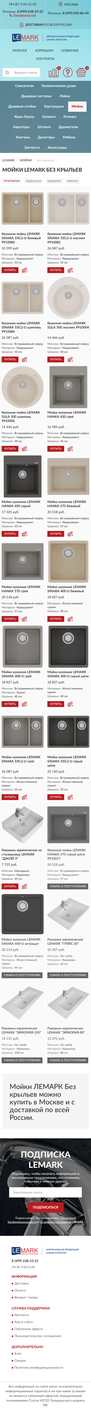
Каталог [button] (20, 50)
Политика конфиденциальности (38, 1368)
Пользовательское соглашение (37, 1336)
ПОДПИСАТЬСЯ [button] (45, 1207)
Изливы (70, 117)
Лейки (65, 96)
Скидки (20, 1361)
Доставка (21, 1283)
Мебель (69, 137)
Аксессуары (57, 147)
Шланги (49, 117)
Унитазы (23, 137)
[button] (23, 15)
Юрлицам (44, 50)
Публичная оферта (28, 1329)
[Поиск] (7, 72)
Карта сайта (23, 1322)
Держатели (68, 127)
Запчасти (32, 147)
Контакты (45, 59)
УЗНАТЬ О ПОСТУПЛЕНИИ (68, 886)
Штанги (44, 127)
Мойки (77, 106)
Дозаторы (46, 137)
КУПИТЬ (10, 270)
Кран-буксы (24, 117)
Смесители (24, 86)
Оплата (20, 1290)
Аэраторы (21, 127)
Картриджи (54, 106)
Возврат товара (26, 1297)
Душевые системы (36, 96)
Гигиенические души (59, 86)
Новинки (69, 50)
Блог (18, 1354)
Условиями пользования (55, 1222)
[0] (81, 72)
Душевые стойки (22, 106)
